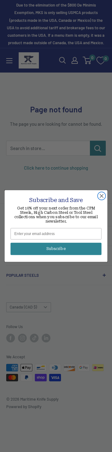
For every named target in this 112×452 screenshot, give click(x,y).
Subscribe (56, 249)
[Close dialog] (102, 196)
